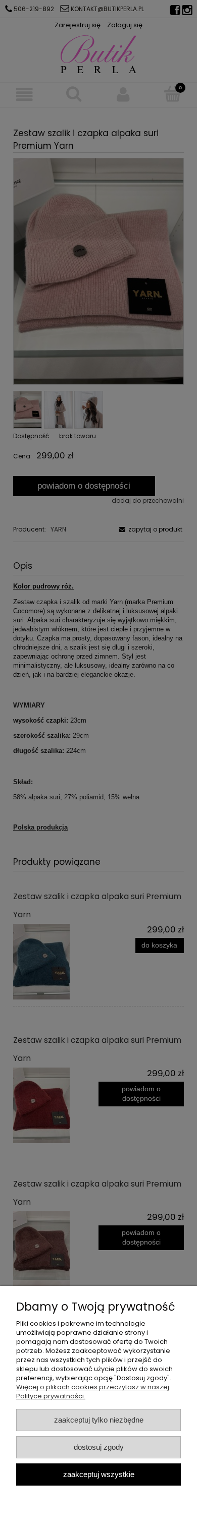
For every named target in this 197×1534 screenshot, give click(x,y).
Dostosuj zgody (99, 1447)
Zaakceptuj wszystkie (98, 1474)
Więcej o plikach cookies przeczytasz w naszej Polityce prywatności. (92, 1391)
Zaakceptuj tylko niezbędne (98, 1419)
